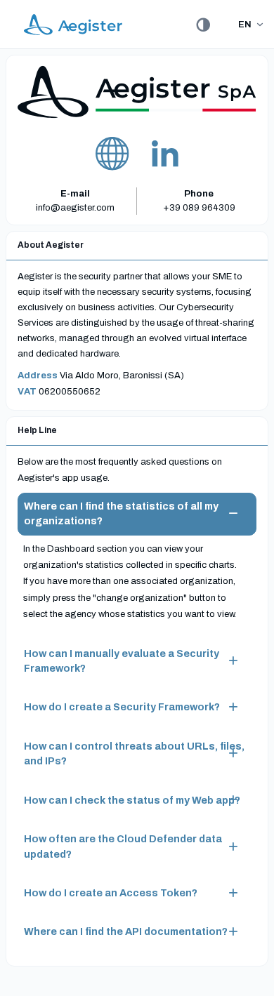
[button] (137, 514)
